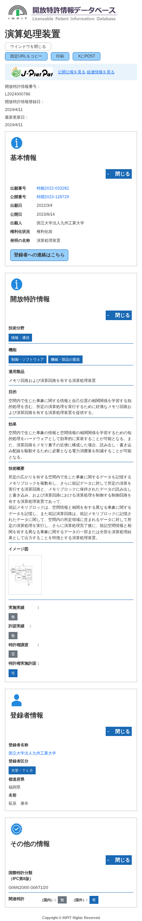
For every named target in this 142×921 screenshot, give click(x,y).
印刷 (60, 56)
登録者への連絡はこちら (39, 254)
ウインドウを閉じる (28, 46)
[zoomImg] (25, 575)
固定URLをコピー (26, 56)
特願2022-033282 (53, 188)
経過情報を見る (101, 72)
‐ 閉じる (118, 173)
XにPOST (86, 56)
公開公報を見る (72, 72)
